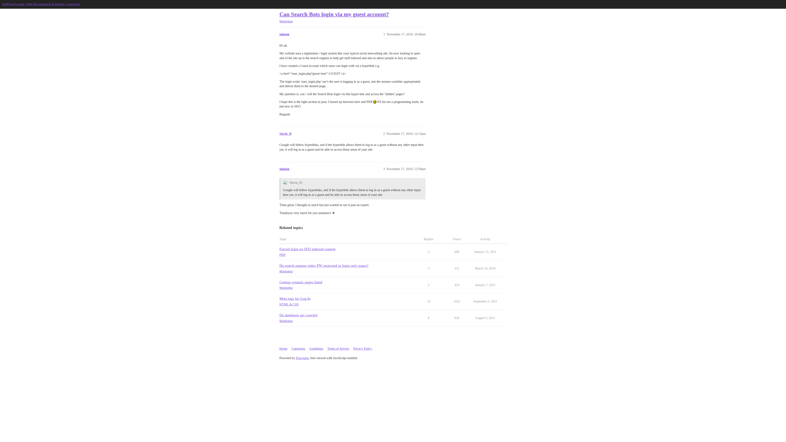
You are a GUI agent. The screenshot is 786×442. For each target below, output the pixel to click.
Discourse (302, 358)
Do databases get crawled (298, 315)
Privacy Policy (362, 348)
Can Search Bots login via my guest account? (334, 14)
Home (283, 348)
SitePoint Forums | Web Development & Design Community (41, 4)
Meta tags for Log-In (295, 299)
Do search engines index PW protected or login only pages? (323, 266)
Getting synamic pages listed (300, 282)
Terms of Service (338, 348)
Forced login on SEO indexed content (307, 249)
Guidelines (316, 348)
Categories (298, 348)
